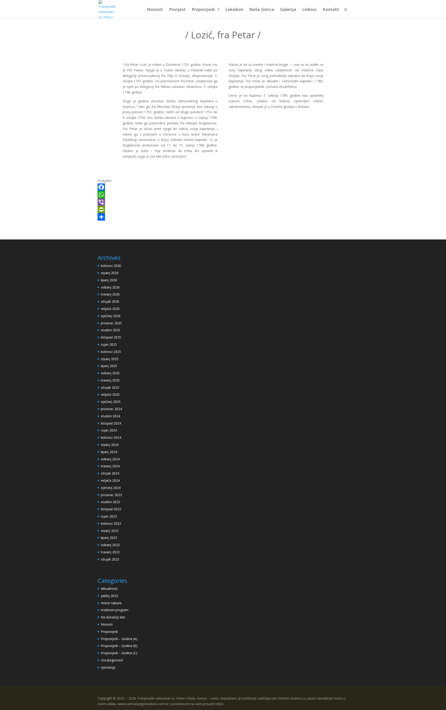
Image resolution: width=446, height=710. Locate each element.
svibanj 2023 (110, 545)
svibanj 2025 (110, 373)
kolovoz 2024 (111, 437)
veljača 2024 (110, 480)
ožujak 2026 (110, 301)
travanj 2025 (110, 380)
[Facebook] (223, 187)
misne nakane (111, 603)
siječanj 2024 (111, 487)
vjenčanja (108, 667)
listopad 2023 (111, 509)
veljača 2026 (110, 308)
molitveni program (114, 610)
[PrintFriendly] (223, 209)
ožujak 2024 (110, 473)
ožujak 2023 (110, 559)
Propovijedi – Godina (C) (119, 653)
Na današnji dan (113, 617)
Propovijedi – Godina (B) (119, 646)
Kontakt (331, 10)
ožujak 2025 (110, 387)
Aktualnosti (109, 588)
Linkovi (309, 10)
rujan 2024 (109, 430)
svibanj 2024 (110, 459)
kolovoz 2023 (111, 523)
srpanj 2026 (109, 273)
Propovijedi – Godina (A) (119, 639)
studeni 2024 (110, 416)
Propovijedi (203, 10)
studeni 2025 (110, 330)
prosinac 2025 (111, 323)
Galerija (288, 10)
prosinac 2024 (111, 409)
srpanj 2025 (109, 359)
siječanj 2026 (111, 316)
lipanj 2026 (109, 280)
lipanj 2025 (109, 366)
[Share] (223, 217)
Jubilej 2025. (110, 596)
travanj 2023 (110, 552)
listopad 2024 (111, 423)
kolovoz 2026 (111, 265)
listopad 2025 (111, 337)
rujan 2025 (109, 344)
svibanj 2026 (110, 287)
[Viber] (223, 202)
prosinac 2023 (111, 495)
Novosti (155, 10)
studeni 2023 (110, 502)
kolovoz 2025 (111, 351)
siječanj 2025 (111, 401)
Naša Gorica (261, 10)
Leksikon (234, 10)
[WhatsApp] (223, 194)
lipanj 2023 (109, 537)
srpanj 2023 (109, 530)
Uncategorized (112, 660)
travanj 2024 (110, 466)
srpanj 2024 (109, 444)
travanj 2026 (110, 294)
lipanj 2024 (109, 452)
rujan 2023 (109, 516)
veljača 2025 (110, 394)
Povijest (177, 10)
